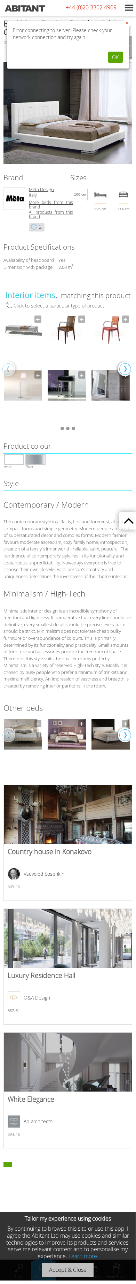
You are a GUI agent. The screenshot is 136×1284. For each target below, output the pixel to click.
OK (115, 57)
